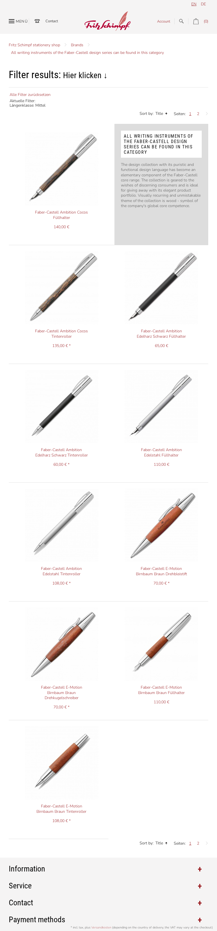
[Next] (205, 112)
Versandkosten (101, 927)
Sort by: (146, 113)
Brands (77, 45)
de (203, 4)
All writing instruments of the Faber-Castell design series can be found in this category (87, 52)
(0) (206, 21)
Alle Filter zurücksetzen (30, 94)
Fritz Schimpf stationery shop (34, 45)
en (193, 4)
